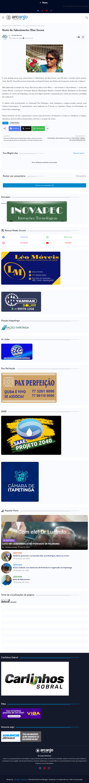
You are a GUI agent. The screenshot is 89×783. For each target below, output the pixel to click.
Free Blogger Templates (47, 779)
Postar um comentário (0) (44, 185)
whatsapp (68, 237)
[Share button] (47, 128)
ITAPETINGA (17, 25)
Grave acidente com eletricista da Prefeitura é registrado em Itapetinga (42, 567)
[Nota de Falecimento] (6, 580)
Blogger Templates (21, 779)
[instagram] (42, 10)
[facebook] (38, 10)
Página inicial (6, 25)
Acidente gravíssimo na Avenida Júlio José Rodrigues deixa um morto (41, 556)
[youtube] (46, 10)
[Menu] (3, 17)
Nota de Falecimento (21, 579)
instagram (24, 243)
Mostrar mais (78, 153)
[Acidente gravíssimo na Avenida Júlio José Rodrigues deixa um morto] (6, 556)
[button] (86, 17)
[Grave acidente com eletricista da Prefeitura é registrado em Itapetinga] (6, 568)
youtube (68, 243)
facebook (24, 237)
